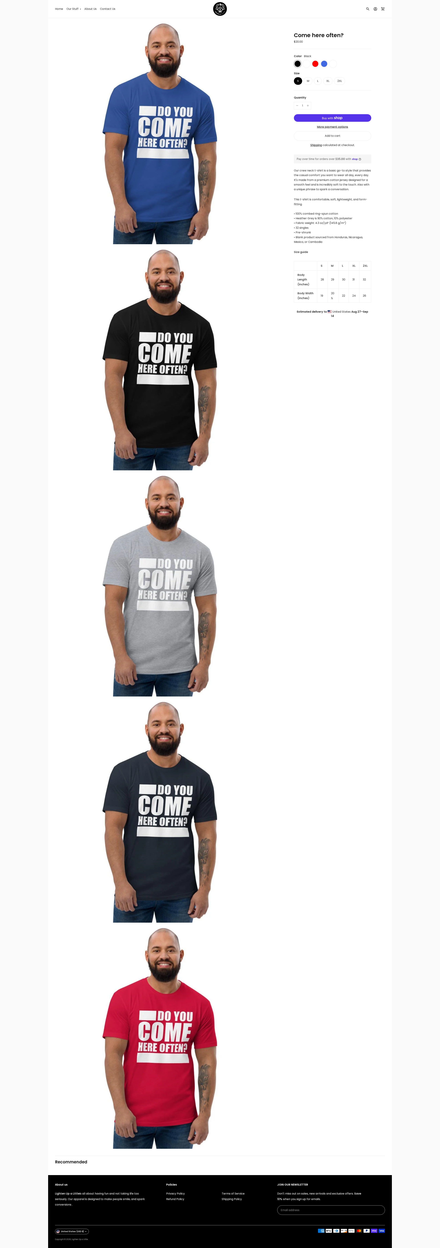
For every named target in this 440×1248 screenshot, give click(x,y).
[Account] (375, 9)
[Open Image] (161, 131)
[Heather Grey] (333, 63)
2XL (339, 81)
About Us (90, 9)
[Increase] (308, 105)
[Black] (297, 63)
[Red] (315, 63)
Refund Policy (175, 1199)
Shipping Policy (232, 1199)
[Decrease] (297, 105)
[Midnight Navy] (306, 63)
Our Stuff (73, 9)
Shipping (316, 145)
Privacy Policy (175, 1194)
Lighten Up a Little (80, 1239)
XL (327, 81)
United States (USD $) (72, 1231)
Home (59, 9)
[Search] (368, 9)
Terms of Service (233, 1194)
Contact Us (107, 9)
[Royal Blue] (324, 63)
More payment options (332, 127)
